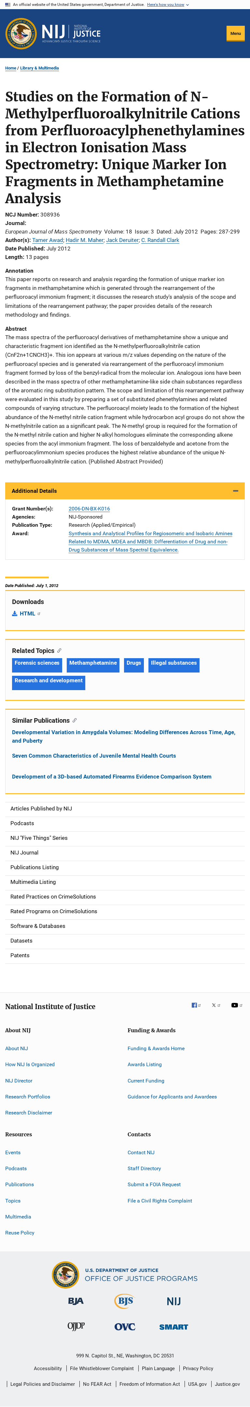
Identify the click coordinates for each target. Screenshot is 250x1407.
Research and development (49, 680)
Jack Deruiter (122, 240)
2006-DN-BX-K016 (89, 509)
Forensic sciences (37, 662)
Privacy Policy (198, 1368)
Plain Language (158, 1368)
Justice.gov (227, 1384)
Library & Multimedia (39, 68)
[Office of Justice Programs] (21, 34)
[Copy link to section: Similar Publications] (73, 720)
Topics (13, 1201)
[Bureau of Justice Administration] (76, 1306)
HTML (28, 613)
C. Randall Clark (160, 240)
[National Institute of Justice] (173, 1306)
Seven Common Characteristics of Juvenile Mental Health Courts (94, 755)
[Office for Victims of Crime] (125, 1331)
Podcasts (16, 1168)
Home (10, 68)
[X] (218, 1010)
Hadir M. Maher (85, 240)
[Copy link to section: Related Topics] (57, 650)
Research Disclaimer (28, 1113)
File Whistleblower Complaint (102, 1368)
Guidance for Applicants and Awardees (172, 1097)
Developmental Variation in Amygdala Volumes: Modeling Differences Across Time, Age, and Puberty (123, 736)
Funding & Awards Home (156, 1048)
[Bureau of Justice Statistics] (124, 1310)
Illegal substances (174, 662)
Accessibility (48, 1368)
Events (13, 1152)
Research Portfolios (27, 1097)
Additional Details (34, 491)
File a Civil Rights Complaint (160, 1201)
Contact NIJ (141, 1152)
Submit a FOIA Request (154, 1184)
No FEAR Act (97, 1384)
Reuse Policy (20, 1233)
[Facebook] (199, 1010)
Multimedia (18, 1217)
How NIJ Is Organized (30, 1064)
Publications (19, 1184)
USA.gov (197, 1384)
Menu (235, 33)
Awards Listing (145, 1064)
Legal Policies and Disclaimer (42, 1384)
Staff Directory (144, 1168)
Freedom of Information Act (149, 1384)
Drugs (134, 662)
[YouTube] (238, 1010)
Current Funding (146, 1080)
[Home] (71, 33)
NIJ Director (18, 1080)
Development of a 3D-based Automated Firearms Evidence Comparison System (112, 776)
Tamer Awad (47, 240)
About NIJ (16, 1048)
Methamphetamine (93, 662)
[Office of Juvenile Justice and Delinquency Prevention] (76, 1332)
